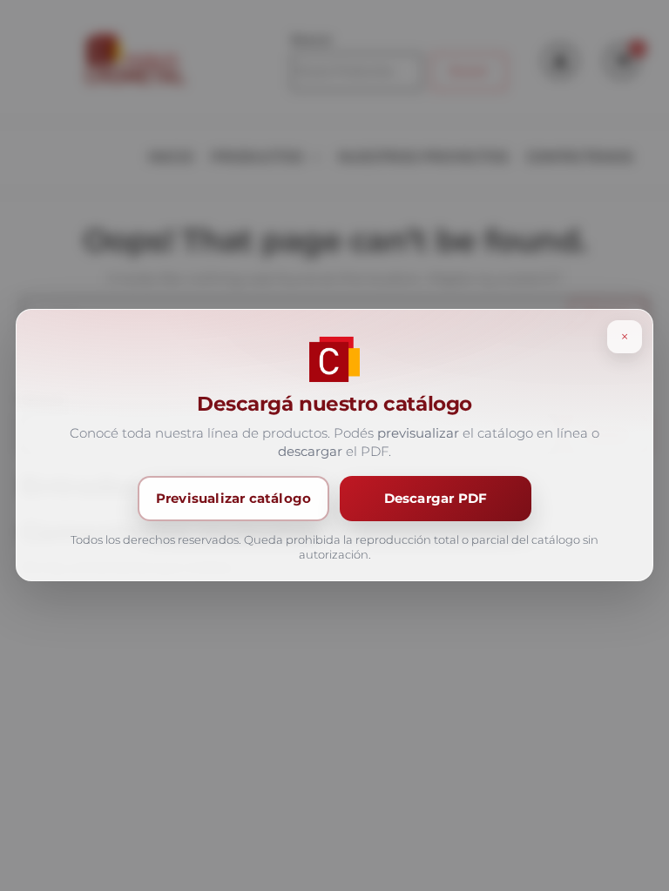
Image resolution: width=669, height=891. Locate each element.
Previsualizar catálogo (233, 499)
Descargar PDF (436, 499)
